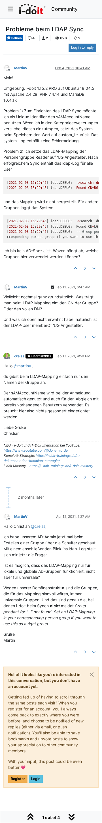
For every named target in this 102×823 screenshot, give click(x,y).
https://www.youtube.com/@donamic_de (36, 450)
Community (64, 9)
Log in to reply (82, 47)
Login (35, 779)
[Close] (91, 674)
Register (18, 779)
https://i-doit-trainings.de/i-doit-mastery (61, 466)
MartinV (20, 68)
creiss (19, 356)
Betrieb (16, 38)
